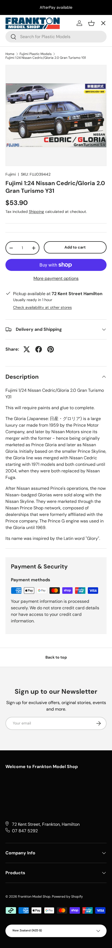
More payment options (56, 278)
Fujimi (10, 174)
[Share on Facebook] (39, 349)
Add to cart (75, 247)
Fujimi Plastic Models (36, 54)
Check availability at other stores (42, 307)
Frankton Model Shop (34, 896)
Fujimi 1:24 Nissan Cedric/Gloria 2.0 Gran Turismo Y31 (45, 57)
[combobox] (56, 36)
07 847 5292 (25, 831)
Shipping (36, 211)
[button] (91, 23)
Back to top (56, 657)
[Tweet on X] (27, 349)
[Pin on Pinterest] (51, 349)
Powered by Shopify (67, 896)
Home (9, 54)
